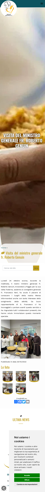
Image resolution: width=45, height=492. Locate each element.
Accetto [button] (27, 475)
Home (3, 248)
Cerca (36, 268)
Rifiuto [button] (27, 480)
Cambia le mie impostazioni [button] (27, 484)
